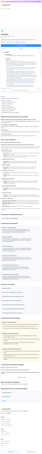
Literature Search (17, 42)
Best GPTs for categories (6, 419)
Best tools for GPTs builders (6, 425)
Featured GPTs (3, 8)
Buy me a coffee (4, 443)
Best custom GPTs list (5, 423)
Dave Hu (9, 413)
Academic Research (9, 42)
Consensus (9, 8)
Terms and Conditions (5, 433)
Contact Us (3, 435)
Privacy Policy (3, 431)
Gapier (2, 445)
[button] (21, 218)
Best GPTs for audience (5, 421)
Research (23, 42)
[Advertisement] (21, 17)
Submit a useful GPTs (5, 441)
